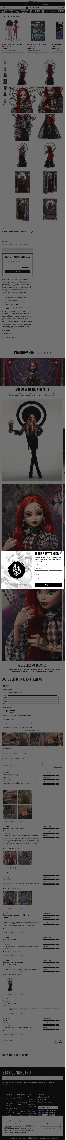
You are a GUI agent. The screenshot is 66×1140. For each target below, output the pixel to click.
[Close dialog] (61, 552)
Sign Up (48, 585)
